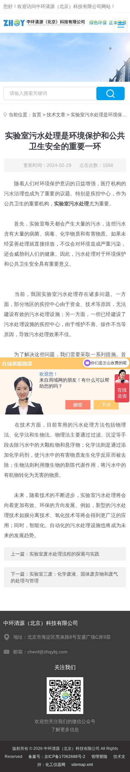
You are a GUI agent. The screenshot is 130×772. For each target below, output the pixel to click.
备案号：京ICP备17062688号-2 (56, 756)
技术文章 (56, 114)
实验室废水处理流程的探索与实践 (64, 554)
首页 (36, 114)
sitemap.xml (82, 764)
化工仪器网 (55, 764)
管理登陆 (99, 756)
